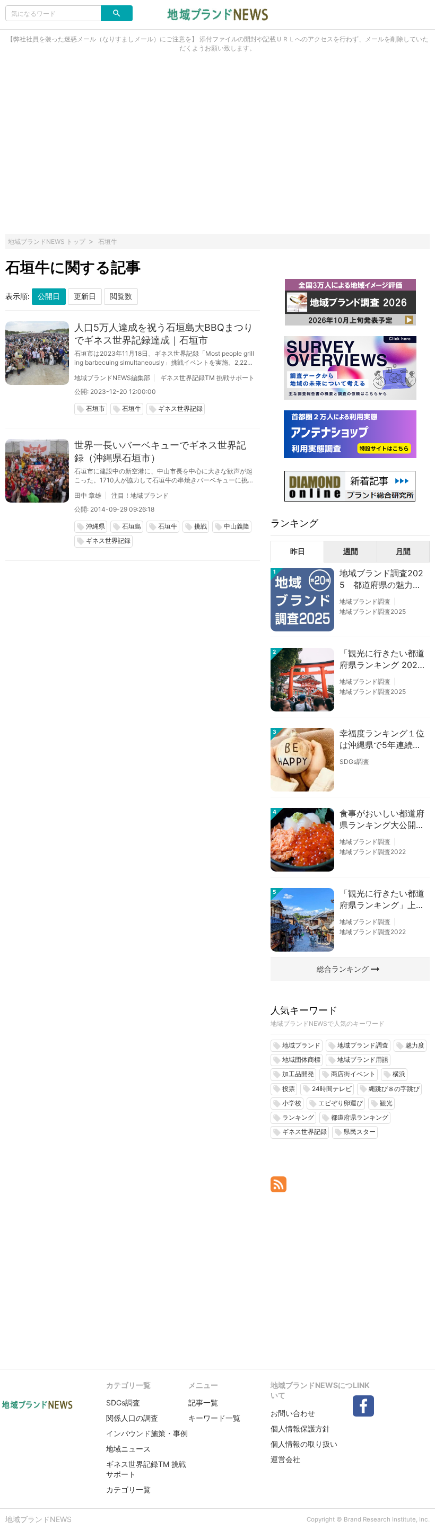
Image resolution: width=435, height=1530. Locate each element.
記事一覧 (203, 1402)
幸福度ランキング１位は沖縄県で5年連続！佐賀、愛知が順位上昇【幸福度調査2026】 (382, 739)
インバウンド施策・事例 (147, 1433)
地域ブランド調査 (365, 601)
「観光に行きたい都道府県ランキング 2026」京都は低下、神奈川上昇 (382, 659)
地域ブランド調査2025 (373, 611)
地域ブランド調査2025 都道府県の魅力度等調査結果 (381, 579)
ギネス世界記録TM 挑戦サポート (207, 378)
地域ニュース (128, 1448)
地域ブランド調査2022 (373, 852)
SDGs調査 (354, 762)
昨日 (297, 551)
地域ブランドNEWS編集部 (112, 378)
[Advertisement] (217, 149)
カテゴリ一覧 (128, 1489)
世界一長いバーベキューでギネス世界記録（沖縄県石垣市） (160, 451)
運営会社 (285, 1459)
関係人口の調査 (132, 1417)
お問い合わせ (293, 1413)
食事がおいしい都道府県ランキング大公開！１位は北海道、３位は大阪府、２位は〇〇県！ (382, 819)
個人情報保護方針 (300, 1428)
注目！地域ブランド (140, 495)
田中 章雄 (87, 495)
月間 (403, 551)
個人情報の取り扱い (304, 1443)
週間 (350, 551)
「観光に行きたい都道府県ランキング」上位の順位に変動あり (382, 899)
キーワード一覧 (214, 1417)
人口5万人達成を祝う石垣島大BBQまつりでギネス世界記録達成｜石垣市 (163, 334)
